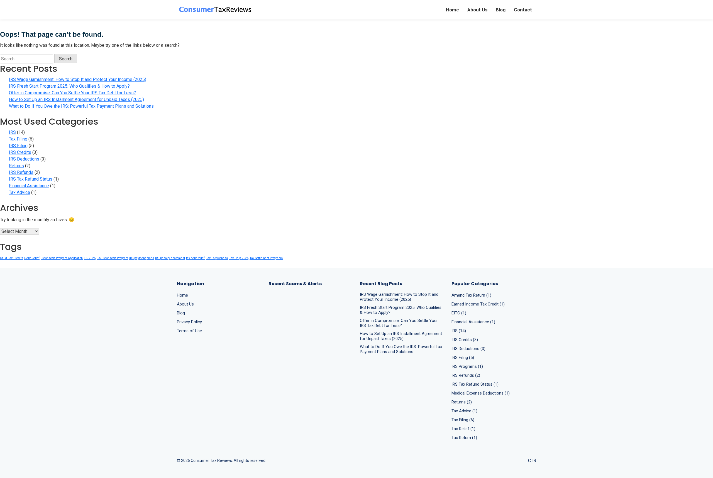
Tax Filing (18, 139)
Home (452, 10)
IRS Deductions (24, 159)
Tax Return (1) (464, 437)
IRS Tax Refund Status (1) (475, 384)
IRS (12, 132)
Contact (523, 10)
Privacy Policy (189, 321)
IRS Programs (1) (467, 366)
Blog (501, 10)
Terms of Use (189, 330)
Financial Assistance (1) (473, 321)
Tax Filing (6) (462, 419)
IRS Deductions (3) (468, 348)
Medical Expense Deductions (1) (480, 393)
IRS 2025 (90, 258)
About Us (477, 10)
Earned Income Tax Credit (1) (478, 304)
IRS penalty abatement (170, 258)
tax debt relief (195, 258)
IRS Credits (20, 152)
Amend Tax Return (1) (471, 295)
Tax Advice (19, 192)
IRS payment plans (141, 258)
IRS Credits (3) (464, 339)
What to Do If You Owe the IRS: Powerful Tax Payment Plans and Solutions (81, 106)
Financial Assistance (29, 185)
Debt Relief (32, 258)
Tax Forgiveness (217, 258)
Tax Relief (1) (463, 428)
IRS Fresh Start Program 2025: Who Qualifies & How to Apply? (69, 86)
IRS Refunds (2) (465, 375)
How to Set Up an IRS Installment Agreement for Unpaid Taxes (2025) (76, 99)
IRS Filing (18, 145)
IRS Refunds (21, 172)
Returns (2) (461, 402)
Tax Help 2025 (238, 258)
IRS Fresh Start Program (112, 258)
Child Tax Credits (11, 258)
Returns (16, 165)
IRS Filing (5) (462, 357)
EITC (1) (458, 313)
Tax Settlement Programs (266, 258)
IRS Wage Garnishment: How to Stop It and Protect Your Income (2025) (77, 79)
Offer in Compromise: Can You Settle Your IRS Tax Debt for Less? (72, 92)
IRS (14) (458, 330)
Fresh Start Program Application (62, 258)
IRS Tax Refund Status (30, 179)
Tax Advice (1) (464, 410)
